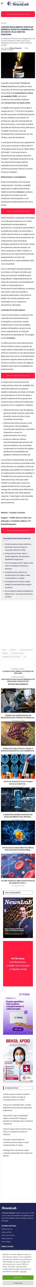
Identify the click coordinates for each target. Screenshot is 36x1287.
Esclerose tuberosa (26, 649)
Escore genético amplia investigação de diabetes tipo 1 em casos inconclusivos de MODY (19, 594)
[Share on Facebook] (23, 663)
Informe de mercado (8, 1235)
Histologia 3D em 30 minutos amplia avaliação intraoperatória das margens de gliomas (18, 584)
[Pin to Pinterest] (30, 663)
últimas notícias (9, 1226)
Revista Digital (6, 1241)
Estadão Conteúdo (17, 513)
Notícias (3, 23)
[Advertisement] (18, 626)
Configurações (18, 1283)
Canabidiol (13, 649)
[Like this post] (19, 663)
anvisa (4, 649)
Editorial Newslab (16, 48)
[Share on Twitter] (26, 663)
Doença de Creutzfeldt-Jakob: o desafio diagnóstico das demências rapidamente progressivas (17, 556)
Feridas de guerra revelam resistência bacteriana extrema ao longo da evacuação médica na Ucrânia (18, 547)
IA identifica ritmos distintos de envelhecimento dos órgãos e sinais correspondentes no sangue (17, 575)
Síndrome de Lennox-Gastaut (11, 656)
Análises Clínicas (7, 1229)
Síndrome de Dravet (18, 653)
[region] (18, 1268)
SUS (25, 656)
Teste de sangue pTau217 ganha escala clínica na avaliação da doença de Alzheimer (19, 566)
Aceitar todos (18, 1277)
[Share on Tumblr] (33, 663)
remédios (5, 653)
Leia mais (23, 1271)
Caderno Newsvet (7, 1238)
